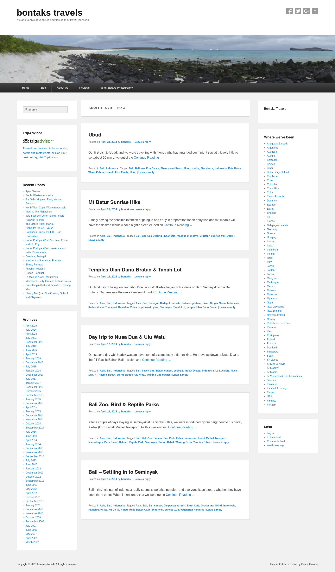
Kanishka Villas (127, 307)
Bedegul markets (170, 303)
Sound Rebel (166, 442)
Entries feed (274, 437)
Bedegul (154, 303)
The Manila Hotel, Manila (40, 223)
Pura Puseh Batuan (115, 442)
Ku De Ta (114, 509)
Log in (270, 433)
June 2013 (31, 464)
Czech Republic (276, 196)
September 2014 (35, 427)
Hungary (271, 237)
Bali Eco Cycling (152, 235)
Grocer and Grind (211, 505)
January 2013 (33, 468)
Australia (272, 151)
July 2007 (31, 525)
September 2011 (35, 501)
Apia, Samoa (33, 191)
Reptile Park (136, 442)
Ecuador (271, 204)
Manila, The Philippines (39, 211)
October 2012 (33, 476)
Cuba (270, 192)
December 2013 (34, 448)
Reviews (84, 87)
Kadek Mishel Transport (102, 307)
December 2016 (34, 386)
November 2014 (34, 419)
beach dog (148, 370)
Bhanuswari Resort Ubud (175, 168)
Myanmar (272, 298)
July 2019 (31, 346)
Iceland (271, 241)
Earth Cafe (193, 505)
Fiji (268, 216)
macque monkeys (187, 235)
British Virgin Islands (278, 172)
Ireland (271, 253)
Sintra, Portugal (34, 264)
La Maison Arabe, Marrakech (42, 277)
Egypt (270, 208)
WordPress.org (275, 445)
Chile (270, 180)
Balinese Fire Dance (147, 168)
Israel (270, 257)
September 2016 (35, 395)
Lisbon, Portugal (35, 272)
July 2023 (31, 337)
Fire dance (207, 168)
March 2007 (32, 542)
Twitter (298, 11)
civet (205, 303)
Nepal (270, 302)
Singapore (272, 351)
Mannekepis (95, 442)
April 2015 (31, 407)
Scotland (272, 347)
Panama (271, 327)
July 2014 (31, 431)
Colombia (272, 184)
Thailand (271, 384)
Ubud (94, 134)
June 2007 (31, 529)
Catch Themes (309, 564)
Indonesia (112, 168)
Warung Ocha (183, 442)
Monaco (271, 290)
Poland (271, 339)
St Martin (272, 372)
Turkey (271, 392)
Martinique (273, 282)
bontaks (126, 141)
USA (269, 396)
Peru (269, 331)
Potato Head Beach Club (135, 509)
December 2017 (34, 374)
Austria (271, 155)
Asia (102, 235)
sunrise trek (218, 235)
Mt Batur (204, 235)
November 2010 (34, 513)
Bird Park (169, 438)
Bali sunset (155, 505)
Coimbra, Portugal (36, 256)
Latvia (270, 274)
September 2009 (35, 521)
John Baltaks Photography (117, 87)
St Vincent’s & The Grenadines (284, 376)
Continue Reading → (148, 157)
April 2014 (31, 440)
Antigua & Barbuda (277, 143)
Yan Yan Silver (202, 442)
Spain (270, 355)
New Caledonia (275, 306)
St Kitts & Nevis (276, 363)
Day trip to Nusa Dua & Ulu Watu (127, 336)
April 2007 (31, 538)
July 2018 (31, 366)
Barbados (272, 159)
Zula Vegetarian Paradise (189, 509)
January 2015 (33, 411)
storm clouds (125, 374)
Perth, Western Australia (39, 195)
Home (25, 87)
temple (191, 307)
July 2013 (31, 460)
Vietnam (271, 404)
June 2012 (31, 484)
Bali (102, 168)
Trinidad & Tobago (277, 388)
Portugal (271, 343)
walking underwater (158, 374)
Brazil (270, 168)
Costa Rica (273, 188)
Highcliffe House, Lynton (39, 227)
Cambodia (272, 176)
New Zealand (274, 310)
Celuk (179, 438)
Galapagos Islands (277, 225)
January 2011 (33, 505)
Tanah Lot (179, 307)
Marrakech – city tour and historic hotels (48, 281)
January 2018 (33, 370)
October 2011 (33, 497)
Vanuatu (271, 400)
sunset (169, 509)
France (271, 220)
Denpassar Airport (174, 505)
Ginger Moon (218, 303)
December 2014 (34, 415)
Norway (271, 319)
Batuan (158, 438)
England (271, 212)
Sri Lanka (272, 359)
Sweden (271, 380)
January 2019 (33, 358)
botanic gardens (191, 303)
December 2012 (34, 472)
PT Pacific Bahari (105, 374)
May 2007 (31, 533)
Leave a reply (143, 141)
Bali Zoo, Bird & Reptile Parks (123, 404)
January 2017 (33, 382)
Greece (271, 233)
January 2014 (33, 444)
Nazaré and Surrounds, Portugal (43, 260)
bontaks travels (50, 13)
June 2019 (31, 350)
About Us (62, 87)
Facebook (289, 11)
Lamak (109, 172)
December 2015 (34, 403)
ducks (195, 168)
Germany (272, 229)
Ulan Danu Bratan (206, 307)
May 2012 (31, 488)
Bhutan (271, 163)
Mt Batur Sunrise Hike (114, 202)
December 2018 (34, 362)
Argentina (272, 147)
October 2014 (33, 423)
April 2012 (31, 493)
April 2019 (31, 354)
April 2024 (31, 333)
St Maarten (273, 367)
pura (155, 307)
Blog (43, 87)
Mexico (271, 286)
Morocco (272, 294)
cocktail (178, 370)
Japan (270, 265)
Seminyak (166, 307)
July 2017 (31, 378)
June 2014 (31, 436)
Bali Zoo (147, 438)
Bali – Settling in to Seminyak (123, 471)
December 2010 (34, 509)
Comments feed (276, 441)
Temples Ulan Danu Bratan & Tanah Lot (135, 269)
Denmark (272, 200)
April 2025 (31, 325)
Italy (269, 261)
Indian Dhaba (192, 370)
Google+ (306, 11)
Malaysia (272, 278)
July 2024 (31, 329)
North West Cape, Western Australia (46, 207)
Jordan (271, 270)
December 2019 (34, 341)
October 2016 (33, 391)
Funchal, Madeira (35, 268)
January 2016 (33, 399)
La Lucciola (222, 370)
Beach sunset (164, 370)
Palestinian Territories (279, 323)
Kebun (100, 172)
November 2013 (34, 452)
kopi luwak (144, 307)
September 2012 (35, 480)
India (269, 245)
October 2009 (33, 517)
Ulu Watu (139, 374)
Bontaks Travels (275, 108)
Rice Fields (121, 172)
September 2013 (35, 456)
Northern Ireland (276, 315)
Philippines (273, 335)
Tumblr (315, 11)
